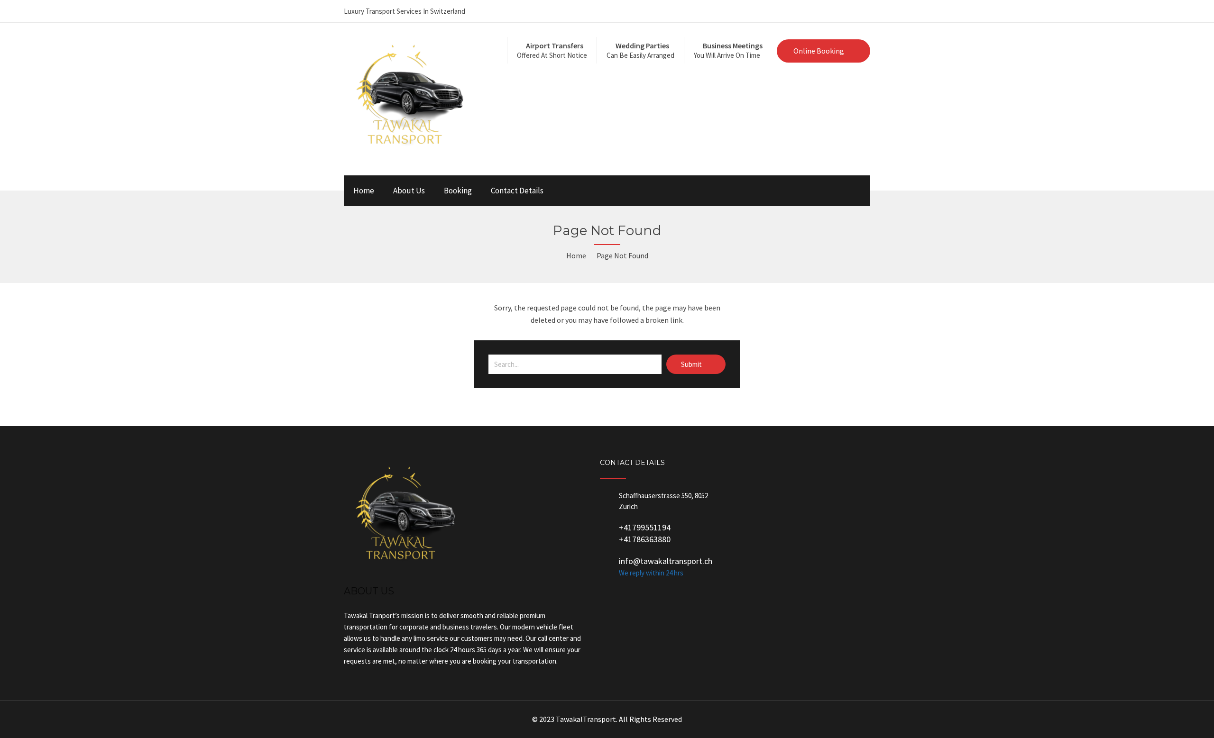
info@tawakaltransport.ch (665, 561)
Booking (458, 190)
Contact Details (517, 190)
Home (363, 190)
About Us (409, 190)
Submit (692, 364)
